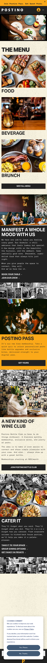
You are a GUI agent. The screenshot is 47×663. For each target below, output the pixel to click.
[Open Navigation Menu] (43, 10)
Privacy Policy (29, 629)
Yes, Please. (23, 647)
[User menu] (38, 10)
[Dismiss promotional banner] (45, 1)
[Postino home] (12, 10)
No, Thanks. (23, 653)
